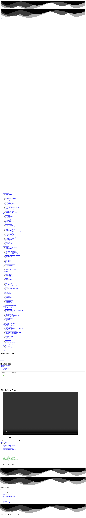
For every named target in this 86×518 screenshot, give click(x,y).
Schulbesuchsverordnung (10, 244)
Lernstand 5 (7, 240)
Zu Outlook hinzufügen (8, 448)
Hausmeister (8, 222)
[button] (2, 443)
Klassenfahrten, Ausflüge (5, 365)
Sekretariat (7, 217)
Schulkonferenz (8, 243)
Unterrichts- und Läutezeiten (11, 209)
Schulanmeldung (9, 233)
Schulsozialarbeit (9, 225)
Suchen (14, 372)
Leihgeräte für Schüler (10, 238)
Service (4, 266)
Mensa (6, 208)
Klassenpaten (8, 262)
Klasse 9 (2, 366)
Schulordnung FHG (9, 211)
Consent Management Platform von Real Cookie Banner (10, 516)
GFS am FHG (8, 261)
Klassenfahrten (8, 202)
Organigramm (8, 220)
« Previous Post (6, 368)
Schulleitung (8, 215)
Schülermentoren (9, 257)
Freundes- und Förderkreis (11, 212)
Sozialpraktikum (8, 256)
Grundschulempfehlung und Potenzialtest (14, 231)
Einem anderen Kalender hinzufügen (10, 450)
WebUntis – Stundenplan (10, 251)
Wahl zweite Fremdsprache (11, 229)
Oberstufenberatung (9, 221)
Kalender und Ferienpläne (10, 269)
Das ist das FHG (8, 194)
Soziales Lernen (8, 200)
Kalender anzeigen (3, 442)
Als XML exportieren (7, 452)
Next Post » (5, 369)
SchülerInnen (6, 246)
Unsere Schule (6, 193)
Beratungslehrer (8, 224)
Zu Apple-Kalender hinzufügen (9, 449)
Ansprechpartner (6, 213)
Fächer (6, 199)
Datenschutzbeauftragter (10, 226)
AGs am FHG (8, 206)
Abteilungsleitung (9, 216)
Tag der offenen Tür (9, 234)
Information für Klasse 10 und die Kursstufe (14, 249)
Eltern (4, 228)
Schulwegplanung (9, 239)
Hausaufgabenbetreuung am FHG (12, 237)
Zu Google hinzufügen (7, 446)
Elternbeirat (7, 242)
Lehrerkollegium (9, 219)
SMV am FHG (8, 204)
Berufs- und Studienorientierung (12, 207)
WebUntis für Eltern (9, 235)
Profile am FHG (8, 195)
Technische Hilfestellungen (11, 252)
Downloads (7, 268)
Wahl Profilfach (8, 230)
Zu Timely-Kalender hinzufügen (9, 445)
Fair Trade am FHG (9, 203)
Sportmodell (8, 197)
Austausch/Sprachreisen (10, 198)
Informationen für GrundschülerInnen (13, 253)
